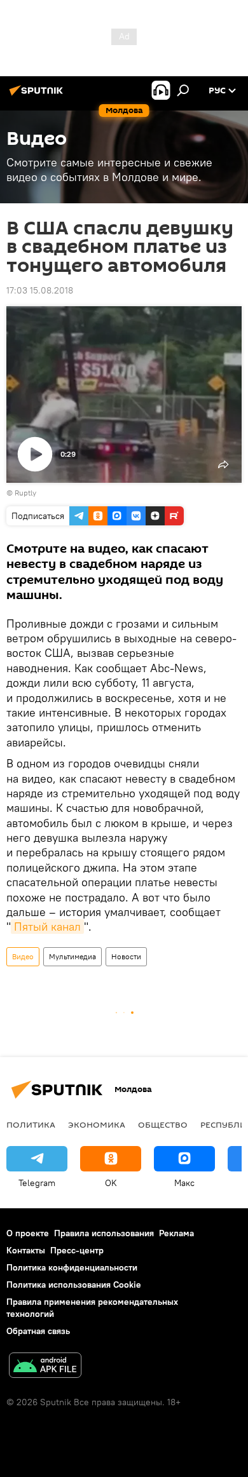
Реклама (176, 1233)
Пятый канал (47, 926)
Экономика (96, 1124)
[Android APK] (45, 1366)
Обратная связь (38, 1331)
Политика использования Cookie (73, 1284)
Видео (23, 956)
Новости (126, 956)
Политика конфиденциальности (71, 1267)
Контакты (25, 1250)
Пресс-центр (77, 1250)
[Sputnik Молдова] (38, 95)
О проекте (27, 1233)
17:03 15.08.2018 (39, 290)
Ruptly (25, 492)
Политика (30, 1124)
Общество (163, 1124)
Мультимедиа (72, 956)
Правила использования (104, 1233)
